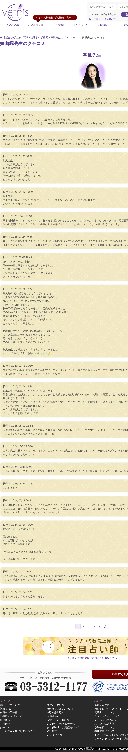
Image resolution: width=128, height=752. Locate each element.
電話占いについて (104, 712)
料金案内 (103, 25)
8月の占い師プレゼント (60, 708)
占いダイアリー (56, 734)
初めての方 (13, 25)
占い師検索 (58, 25)
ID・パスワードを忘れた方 (102, 18)
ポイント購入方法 (104, 723)
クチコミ (5, 727)
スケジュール (80, 25)
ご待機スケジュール (11, 716)
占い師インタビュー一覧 (61, 723)
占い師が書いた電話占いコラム (64, 727)
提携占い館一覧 (56, 704)
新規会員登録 (35, 25)
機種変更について (104, 731)
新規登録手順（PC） (106, 704)
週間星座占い (54, 716)
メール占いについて (105, 719)
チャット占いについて (106, 716)
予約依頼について (104, 727)
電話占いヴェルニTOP (12, 704)
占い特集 (52, 731)
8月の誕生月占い (56, 712)
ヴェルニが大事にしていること (17, 731)
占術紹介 (5, 723)
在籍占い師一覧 (8, 712)
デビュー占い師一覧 (58, 719)
